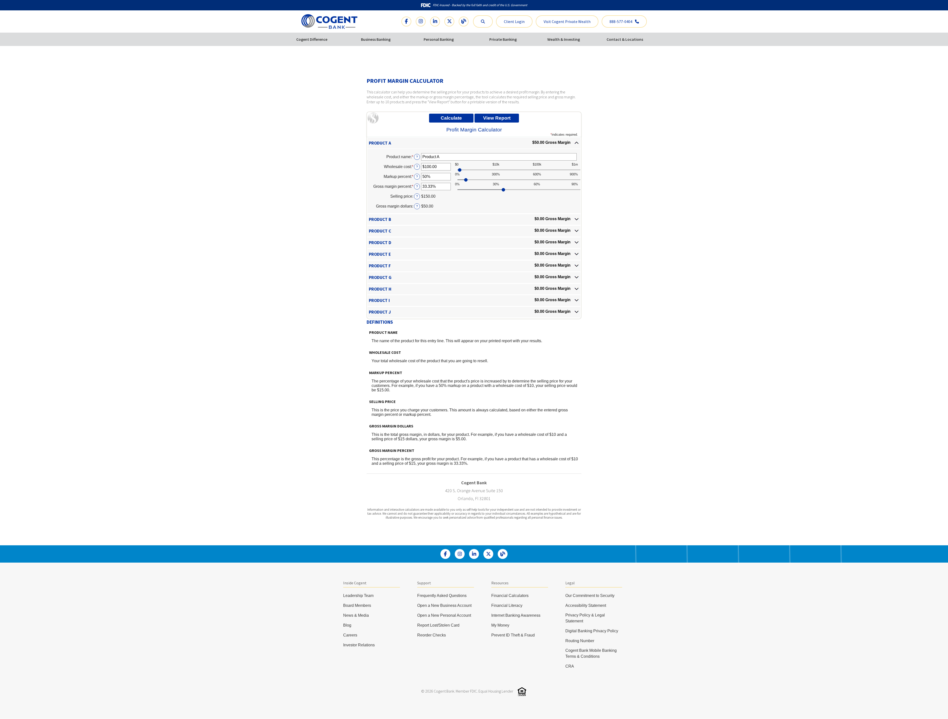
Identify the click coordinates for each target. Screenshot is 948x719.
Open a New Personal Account (444, 615)
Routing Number (579, 641)
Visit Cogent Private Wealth (567, 21)
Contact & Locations (625, 39)
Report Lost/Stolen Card (438, 625)
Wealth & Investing (563, 39)
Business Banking (376, 39)
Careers (350, 635)
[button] (474, 143)
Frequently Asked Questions (442, 595)
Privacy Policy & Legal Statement (585, 618)
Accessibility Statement (585, 605)
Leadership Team (358, 595)
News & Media (356, 615)
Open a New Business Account (444, 605)
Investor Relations (359, 645)
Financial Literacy (506, 605)
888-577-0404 (621, 21)
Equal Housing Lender (495, 691)
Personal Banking (439, 39)
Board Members (357, 605)
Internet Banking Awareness (515, 615)
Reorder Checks (431, 635)
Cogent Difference (311, 39)
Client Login (514, 21)
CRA (569, 666)
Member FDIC (466, 691)
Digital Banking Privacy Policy (591, 631)
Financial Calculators (510, 595)
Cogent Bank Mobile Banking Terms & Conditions (591, 653)
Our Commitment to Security (589, 595)
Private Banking (503, 39)
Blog (347, 625)
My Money (500, 625)
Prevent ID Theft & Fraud (513, 635)
